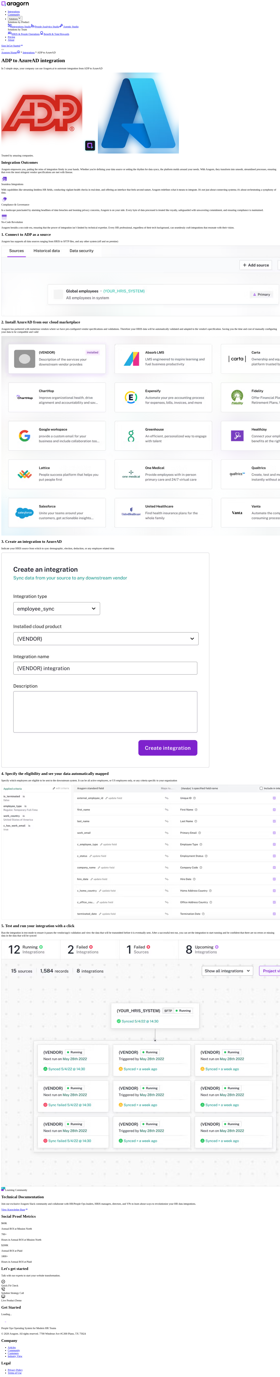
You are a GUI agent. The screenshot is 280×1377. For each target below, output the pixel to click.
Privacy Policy (15, 1370)
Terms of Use (15, 1372)
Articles (12, 1347)
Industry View (15, 1356)
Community (14, 1350)
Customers (13, 1353)
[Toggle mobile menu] (2, 49)
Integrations (29, 52)
